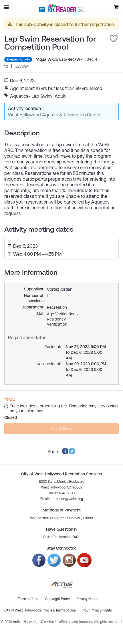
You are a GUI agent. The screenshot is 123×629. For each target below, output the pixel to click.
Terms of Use (65, 610)
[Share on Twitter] (72, 452)
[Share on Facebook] (65, 452)
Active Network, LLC (28, 622)
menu (7, 7)
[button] (114, 39)
